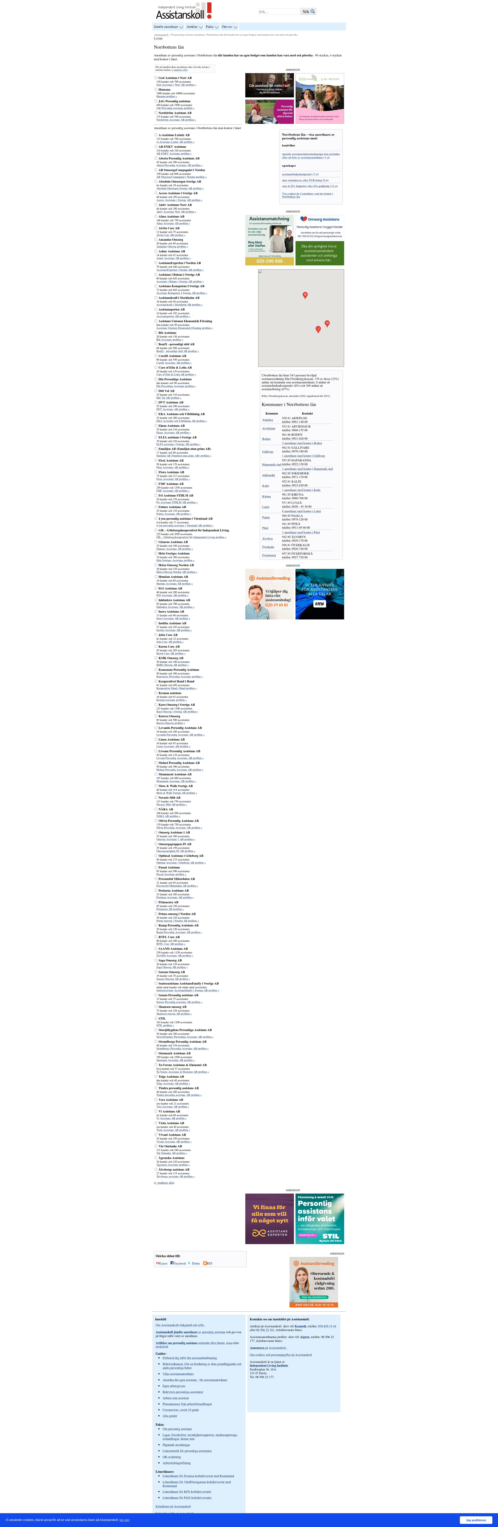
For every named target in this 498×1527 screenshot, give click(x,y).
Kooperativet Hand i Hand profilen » (176, 688)
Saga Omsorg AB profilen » (172, 967)
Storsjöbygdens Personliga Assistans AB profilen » (184, 1037)
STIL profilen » (165, 1025)
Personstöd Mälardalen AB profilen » (177, 886)
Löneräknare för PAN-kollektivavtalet (187, 1497)
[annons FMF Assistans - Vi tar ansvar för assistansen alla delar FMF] (319, 618)
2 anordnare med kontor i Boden (302, 443)
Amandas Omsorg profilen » (172, 246)
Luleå (265, 507)
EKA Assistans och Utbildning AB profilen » (181, 421)
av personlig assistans (190, 1332)
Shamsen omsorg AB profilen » (174, 1013)
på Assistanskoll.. (268, 1348)
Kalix (265, 486)
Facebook (180, 1263)
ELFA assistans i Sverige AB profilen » (178, 444)
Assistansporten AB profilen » (173, 316)
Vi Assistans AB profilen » (171, 1118)
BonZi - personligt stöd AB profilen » (177, 351)
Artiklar (192, 26)
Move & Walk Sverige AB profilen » (176, 793)
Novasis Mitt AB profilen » (171, 804)
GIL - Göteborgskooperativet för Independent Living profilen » (191, 537)
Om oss (227, 26)
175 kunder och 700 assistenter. (173, 116)
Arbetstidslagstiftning (177, 1463)
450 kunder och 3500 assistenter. (174, 105)
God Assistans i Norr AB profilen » (176, 85)
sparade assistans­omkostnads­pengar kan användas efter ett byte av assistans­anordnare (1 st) (311, 155)
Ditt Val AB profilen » (168, 398)
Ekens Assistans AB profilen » (173, 432)
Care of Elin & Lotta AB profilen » (176, 374)
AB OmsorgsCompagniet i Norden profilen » (181, 177)
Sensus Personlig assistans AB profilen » (179, 1002)
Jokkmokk (268, 475)
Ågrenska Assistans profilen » (173, 1165)
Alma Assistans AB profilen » (173, 223)
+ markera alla (179, 70)
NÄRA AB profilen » (168, 816)
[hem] (183, 19)
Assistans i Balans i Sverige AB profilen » (180, 281)
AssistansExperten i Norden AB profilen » (180, 270)
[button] (327, 324)
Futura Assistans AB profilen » (173, 514)
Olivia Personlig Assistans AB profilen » (179, 827)
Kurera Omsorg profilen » (170, 723)
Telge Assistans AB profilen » (173, 1083)
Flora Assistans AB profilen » (173, 479)
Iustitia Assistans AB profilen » (174, 630)
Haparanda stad (271, 464)
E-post (163, 1263)
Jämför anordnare (166, 26)
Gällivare (268, 452)
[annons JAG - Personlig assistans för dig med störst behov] (269, 123)
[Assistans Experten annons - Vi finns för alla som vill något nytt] (269, 1243)
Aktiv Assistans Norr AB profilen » (176, 211)
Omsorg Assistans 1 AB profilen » (175, 839)
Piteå (265, 528)
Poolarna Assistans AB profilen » (175, 897)
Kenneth (300, 1326)
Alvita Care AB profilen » (170, 235)
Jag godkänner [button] (476, 1520)
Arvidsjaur (268, 428)
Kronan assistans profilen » (171, 700)
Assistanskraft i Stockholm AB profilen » (179, 304)
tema (229, 1343)
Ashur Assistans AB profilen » (173, 258)
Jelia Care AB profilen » (170, 642)
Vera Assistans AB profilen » (172, 1106)
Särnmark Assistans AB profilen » (175, 1060)
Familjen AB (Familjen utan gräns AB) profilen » (183, 455)
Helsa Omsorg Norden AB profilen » (176, 572)
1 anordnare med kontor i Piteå (301, 532)
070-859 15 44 (327, 1326)
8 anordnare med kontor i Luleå (301, 511)
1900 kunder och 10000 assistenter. (176, 93)
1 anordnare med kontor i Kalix (301, 490)
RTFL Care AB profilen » (170, 944)
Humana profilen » (166, 96)
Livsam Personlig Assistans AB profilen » (180, 758)
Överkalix (268, 547)
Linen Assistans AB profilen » (173, 746)
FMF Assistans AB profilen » (173, 490)
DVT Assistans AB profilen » (172, 409)
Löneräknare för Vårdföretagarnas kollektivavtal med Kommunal (197, 1484)
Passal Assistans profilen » (171, 874)
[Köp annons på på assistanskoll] (319, 264)
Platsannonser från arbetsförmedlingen (187, 1404)
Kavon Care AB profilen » (171, 653)
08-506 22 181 (265, 1330)
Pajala (266, 517)
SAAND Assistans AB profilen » (174, 955)
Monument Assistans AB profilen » (176, 781)
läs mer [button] (124, 1520)
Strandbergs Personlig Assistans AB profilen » (182, 1048)
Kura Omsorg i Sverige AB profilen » (177, 711)
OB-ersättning (172, 1456)
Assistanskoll (161, 34)
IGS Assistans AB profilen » (172, 595)
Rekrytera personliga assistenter (183, 1392)
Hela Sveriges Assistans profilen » (175, 560)
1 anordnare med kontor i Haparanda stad (307, 469)
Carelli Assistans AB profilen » (174, 363)
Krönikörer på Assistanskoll (173, 1506)
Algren (304, 1337)
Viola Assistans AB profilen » (173, 1130)
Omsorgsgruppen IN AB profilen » (175, 851)
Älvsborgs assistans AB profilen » (175, 1176)
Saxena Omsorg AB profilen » (173, 979)
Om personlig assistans (177, 1428)
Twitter (196, 1263)
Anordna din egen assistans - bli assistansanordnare (195, 1379)
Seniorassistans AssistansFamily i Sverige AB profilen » (187, 990)
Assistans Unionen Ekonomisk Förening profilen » (184, 328)
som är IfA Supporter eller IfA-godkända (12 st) (310, 186)
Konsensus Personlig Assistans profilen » (179, 676)
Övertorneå (269, 555)
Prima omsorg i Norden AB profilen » (177, 921)
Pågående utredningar (176, 1444)
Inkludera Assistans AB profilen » (175, 607)
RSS (209, 1263)
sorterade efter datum (190, 1343)
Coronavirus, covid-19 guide (181, 1409)
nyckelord (162, 1346)
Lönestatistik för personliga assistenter (187, 1450)
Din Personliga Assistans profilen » (176, 386)
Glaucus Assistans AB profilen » (174, 549)
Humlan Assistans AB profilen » (174, 583)
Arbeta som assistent (176, 1398)
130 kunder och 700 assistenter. (173, 81)
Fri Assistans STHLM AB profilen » (177, 502)
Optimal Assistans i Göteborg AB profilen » (181, 862)
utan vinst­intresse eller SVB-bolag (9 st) (305, 180)
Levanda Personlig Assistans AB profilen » (180, 734)
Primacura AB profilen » (170, 909)
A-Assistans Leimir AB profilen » (175, 142)
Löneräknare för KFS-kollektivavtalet (187, 1491)
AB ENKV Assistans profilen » (174, 153)
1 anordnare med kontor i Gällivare (303, 456)
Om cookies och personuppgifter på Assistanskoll (281, 1355)
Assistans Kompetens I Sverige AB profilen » (181, 293)
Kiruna (266, 496)
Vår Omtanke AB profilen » (171, 1153)
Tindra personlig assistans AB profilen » (179, 1095)
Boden (266, 439)
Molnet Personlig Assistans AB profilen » (179, 769)
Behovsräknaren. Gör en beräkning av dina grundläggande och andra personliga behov (202, 1366)
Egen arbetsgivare (174, 1386)
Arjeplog (267, 420)
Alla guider (170, 1415)
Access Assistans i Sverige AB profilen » (179, 200)
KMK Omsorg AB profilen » (172, 665)
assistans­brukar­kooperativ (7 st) (300, 174)
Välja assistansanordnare (178, 1373)
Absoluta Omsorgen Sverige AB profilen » (180, 188)
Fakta (210, 26)
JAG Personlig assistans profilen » (175, 108)
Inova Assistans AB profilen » (173, 618)
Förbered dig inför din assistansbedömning (190, 1358)
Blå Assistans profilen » (169, 339)
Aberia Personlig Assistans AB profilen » (179, 165)
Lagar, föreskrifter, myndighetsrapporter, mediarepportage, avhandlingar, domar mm (200, 1437)
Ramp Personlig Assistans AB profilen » (179, 932)
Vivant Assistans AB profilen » (173, 1141)
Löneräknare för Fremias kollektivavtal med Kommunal (198, 1476)
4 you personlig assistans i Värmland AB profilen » (184, 525)
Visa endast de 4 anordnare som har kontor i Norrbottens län (307, 195)
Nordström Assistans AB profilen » (176, 120)
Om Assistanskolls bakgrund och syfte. (180, 1325)
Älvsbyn (267, 538)
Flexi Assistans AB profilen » (172, 467)
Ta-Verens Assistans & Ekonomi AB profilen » (182, 1072)
